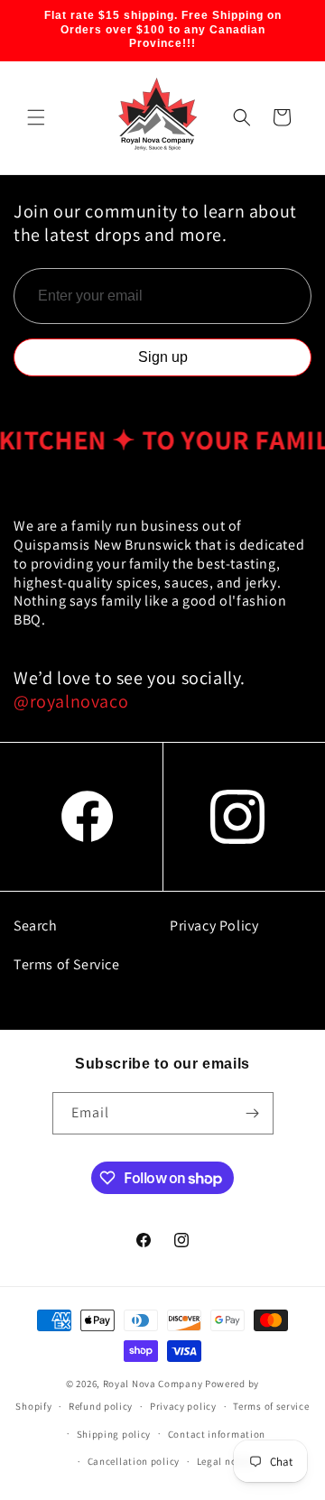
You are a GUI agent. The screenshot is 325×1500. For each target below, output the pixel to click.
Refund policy (101, 1406)
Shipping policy (114, 1434)
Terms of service (271, 1406)
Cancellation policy (134, 1461)
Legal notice (226, 1461)
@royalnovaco (71, 701)
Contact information (216, 1434)
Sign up (163, 357)
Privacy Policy (214, 925)
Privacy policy (183, 1406)
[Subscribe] (253, 1113)
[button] (36, 117)
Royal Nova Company (153, 1383)
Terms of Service (67, 964)
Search (36, 925)
